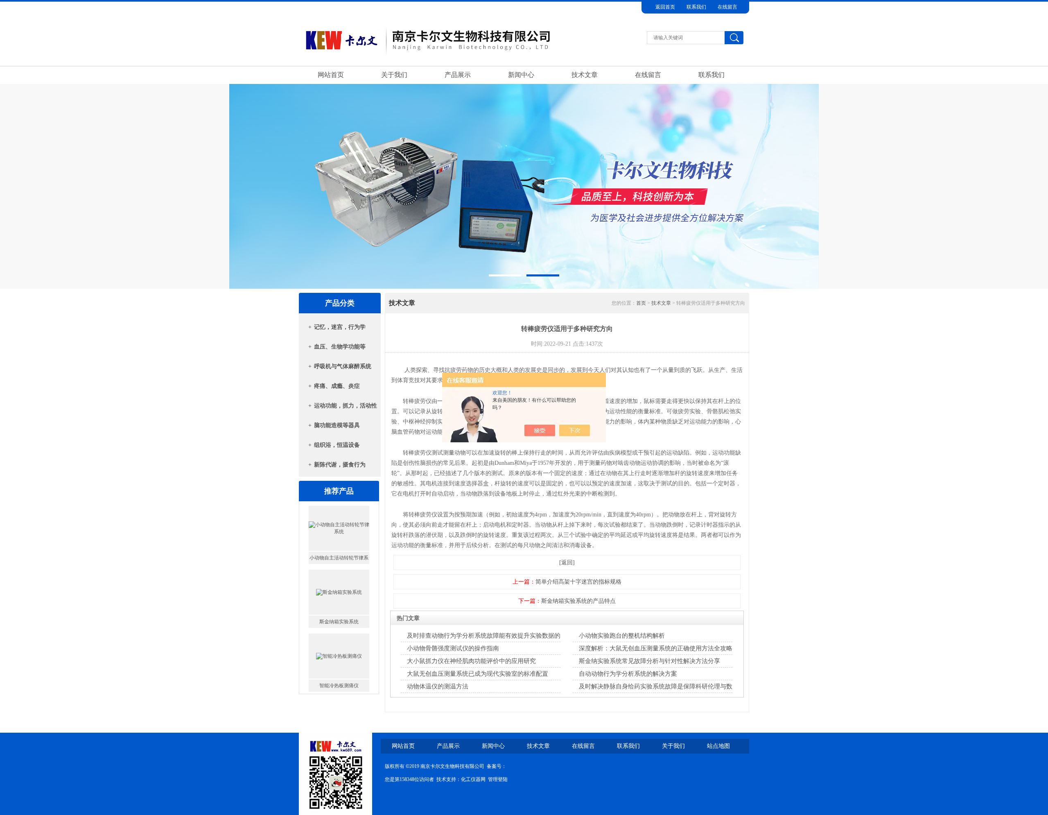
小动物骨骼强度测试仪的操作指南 (453, 648)
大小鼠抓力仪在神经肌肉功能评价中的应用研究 (471, 661)
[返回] (567, 562)
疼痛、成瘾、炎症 (337, 386)
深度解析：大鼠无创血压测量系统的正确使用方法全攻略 (655, 648)
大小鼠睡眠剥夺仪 (339, 685)
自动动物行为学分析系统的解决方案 (628, 673)
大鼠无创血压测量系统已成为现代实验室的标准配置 (477, 673)
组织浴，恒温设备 (337, 445)
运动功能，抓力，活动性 (345, 406)
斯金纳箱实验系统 (339, 558)
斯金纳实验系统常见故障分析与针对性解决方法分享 (649, 661)
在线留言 (727, 7)
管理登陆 (498, 779)
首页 (641, 303)
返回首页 (665, 7)
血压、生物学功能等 (340, 347)
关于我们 (394, 74)
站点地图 (718, 746)
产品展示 (458, 74)
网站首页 (331, 74)
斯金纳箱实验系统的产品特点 (578, 601)
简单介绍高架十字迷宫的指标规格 (578, 582)
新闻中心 (521, 74)
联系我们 (696, 7)
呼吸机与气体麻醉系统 (342, 366)
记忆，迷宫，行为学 (340, 327)
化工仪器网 (473, 779)
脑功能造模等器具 (337, 425)
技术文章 (584, 74)
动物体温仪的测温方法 (437, 686)
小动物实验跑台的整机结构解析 (622, 635)
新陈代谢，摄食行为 (340, 465)
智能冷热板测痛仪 (339, 622)
